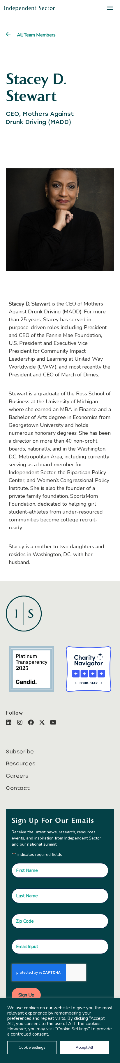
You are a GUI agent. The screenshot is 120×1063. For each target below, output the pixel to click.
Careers (17, 776)
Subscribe (20, 751)
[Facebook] (31, 722)
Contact (18, 788)
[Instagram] (20, 722)
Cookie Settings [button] (32, 1047)
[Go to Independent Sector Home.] (29, 8)
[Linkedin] (9, 722)
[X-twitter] (42, 722)
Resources (21, 763)
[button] (110, 8)
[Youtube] (53, 722)
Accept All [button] (84, 1047)
